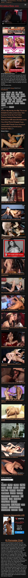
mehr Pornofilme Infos (6, 85)
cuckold (7, 96)
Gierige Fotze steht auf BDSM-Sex (9, 457)
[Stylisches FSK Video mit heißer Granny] (14, 211)
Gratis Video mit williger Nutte (8, 202)
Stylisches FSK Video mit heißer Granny (11, 219)
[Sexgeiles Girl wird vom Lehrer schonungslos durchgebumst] (14, 140)
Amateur (8, 92)
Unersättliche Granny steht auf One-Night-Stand (13, 383)
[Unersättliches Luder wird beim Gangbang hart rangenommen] (14, 265)
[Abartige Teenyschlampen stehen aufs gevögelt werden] (14, 410)
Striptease (22, 103)
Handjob (3, 98)
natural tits (18, 99)
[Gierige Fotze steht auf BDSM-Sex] (14, 448)
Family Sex (10, 115)
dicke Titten (21, 113)
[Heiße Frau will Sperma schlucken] (14, 301)
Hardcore (9, 98)
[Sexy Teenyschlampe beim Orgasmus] (14, 284)
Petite (13, 101)
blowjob (17, 94)
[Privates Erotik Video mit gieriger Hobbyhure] (14, 466)
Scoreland (22, 124)
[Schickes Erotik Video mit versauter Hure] (14, 176)
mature (10, 99)
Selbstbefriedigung (7, 126)
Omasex (16, 122)
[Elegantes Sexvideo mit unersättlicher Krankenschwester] (14, 429)
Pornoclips (19, 0)
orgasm (24, 99)
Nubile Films (17, 499)
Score (17, 124)
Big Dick (3, 94)
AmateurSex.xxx (9, 6)
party (6, 101)
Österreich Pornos (11, 0)
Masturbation (4, 99)
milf (14, 99)
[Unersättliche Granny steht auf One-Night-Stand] (14, 374)
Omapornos (8, 2)
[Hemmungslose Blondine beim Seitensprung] (14, 338)
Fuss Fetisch (18, 115)
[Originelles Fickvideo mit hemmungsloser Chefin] (14, 158)
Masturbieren (5, 120)
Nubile (21, 120)
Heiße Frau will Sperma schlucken (9, 310)
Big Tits (8, 94)
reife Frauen (10, 124)
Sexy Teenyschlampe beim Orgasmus (10, 292)
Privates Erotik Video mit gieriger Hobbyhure (12, 474)
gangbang (23, 96)
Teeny (10, 128)
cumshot (15, 113)
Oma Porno (9, 122)
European (13, 96)
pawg (9, 101)
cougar (3, 96)
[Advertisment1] (14, 45)
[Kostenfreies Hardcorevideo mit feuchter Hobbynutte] (14, 355)
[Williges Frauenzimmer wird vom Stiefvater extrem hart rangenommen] (14, 228)
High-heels (14, 98)
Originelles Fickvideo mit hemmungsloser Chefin (13, 167)
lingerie (20, 98)
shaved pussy (10, 103)
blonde (12, 94)
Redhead (3, 103)
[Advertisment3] (14, 248)
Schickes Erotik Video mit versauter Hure (11, 184)
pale (2, 101)
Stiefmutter (4, 129)
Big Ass (20, 92)
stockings (17, 103)
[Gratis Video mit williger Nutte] (14, 193)
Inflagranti (11, 107)
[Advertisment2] (14, 64)
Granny (4, 117)
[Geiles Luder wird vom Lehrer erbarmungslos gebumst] (14, 392)
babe (13, 92)
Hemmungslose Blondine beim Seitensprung (12, 346)
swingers (3, 105)
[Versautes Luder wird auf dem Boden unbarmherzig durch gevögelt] (14, 319)
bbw (17, 92)
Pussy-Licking (19, 101)
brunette (22, 94)
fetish (18, 96)
